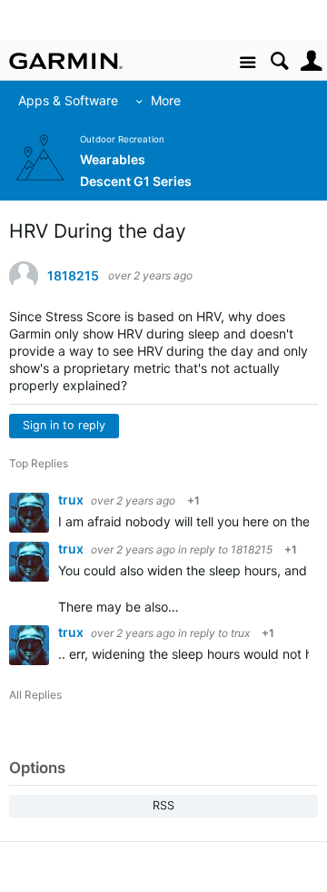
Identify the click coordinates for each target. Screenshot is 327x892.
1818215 (73, 276)
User (311, 61)
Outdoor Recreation (122, 139)
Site (247, 63)
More (158, 100)
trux (72, 499)
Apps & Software (60, 100)
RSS (163, 805)
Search (279, 61)
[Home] (66, 61)
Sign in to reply (64, 425)
